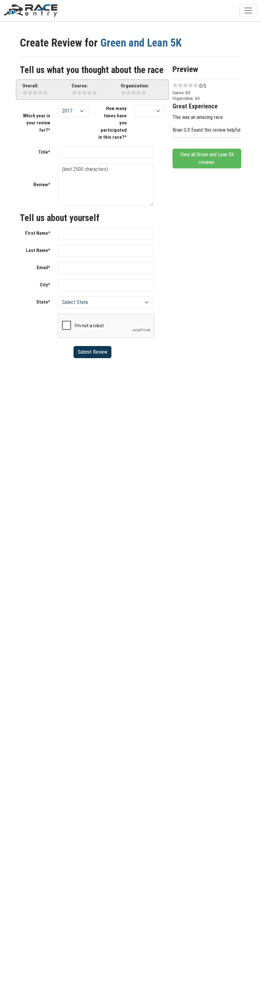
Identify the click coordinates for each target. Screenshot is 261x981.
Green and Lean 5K (141, 42)
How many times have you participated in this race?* (112, 123)
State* (43, 302)
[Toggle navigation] (248, 10)
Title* (44, 152)
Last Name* (38, 250)
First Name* (37, 233)
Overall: (30, 86)
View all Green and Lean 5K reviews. (207, 158)
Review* (41, 185)
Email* (43, 267)
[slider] (35, 92)
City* (45, 285)
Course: (80, 86)
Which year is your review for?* (36, 123)
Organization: (135, 86)
